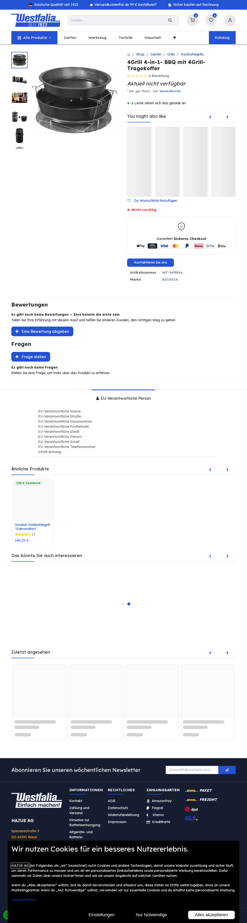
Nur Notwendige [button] (151, 914)
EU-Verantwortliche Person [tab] (125, 398)
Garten (155, 54)
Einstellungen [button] (102, 914)
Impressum (117, 821)
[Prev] (210, 117)
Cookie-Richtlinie (23, 900)
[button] (154, 201)
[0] (192, 19)
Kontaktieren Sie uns (150, 262)
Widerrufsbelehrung (124, 814)
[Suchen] (170, 20)
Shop (140, 54)
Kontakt (75, 800)
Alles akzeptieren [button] (211, 914)
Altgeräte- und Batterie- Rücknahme (81, 837)
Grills (171, 54)
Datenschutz (118, 807)
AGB (111, 800)
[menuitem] (34, 37)
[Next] (227, 117)
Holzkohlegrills (192, 54)
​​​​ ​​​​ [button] (227, 770)
